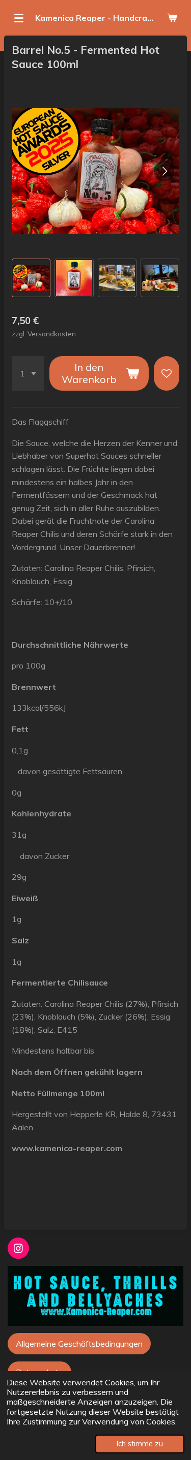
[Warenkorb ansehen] (172, 18)
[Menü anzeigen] (19, 18)
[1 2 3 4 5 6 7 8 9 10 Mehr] (28, 373)
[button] (31, 278)
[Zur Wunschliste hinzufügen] (166, 373)
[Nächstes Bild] (164, 171)
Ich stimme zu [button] (140, 1443)
